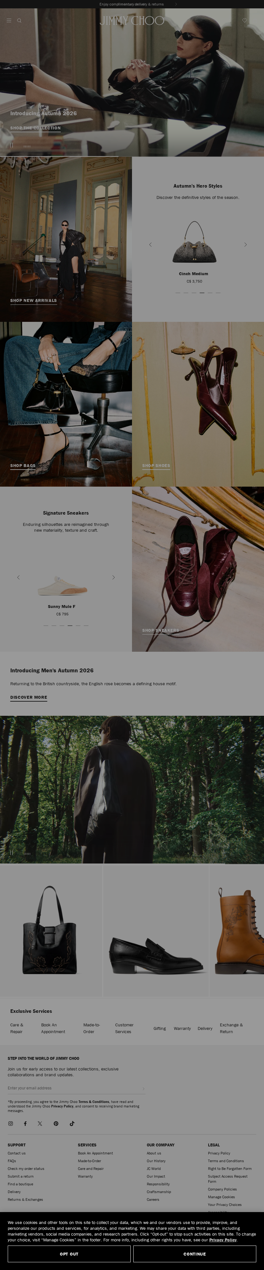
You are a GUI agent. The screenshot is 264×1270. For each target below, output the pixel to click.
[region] (132, 1241)
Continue (195, 1254)
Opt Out (69, 1254)
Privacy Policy (223, 1240)
